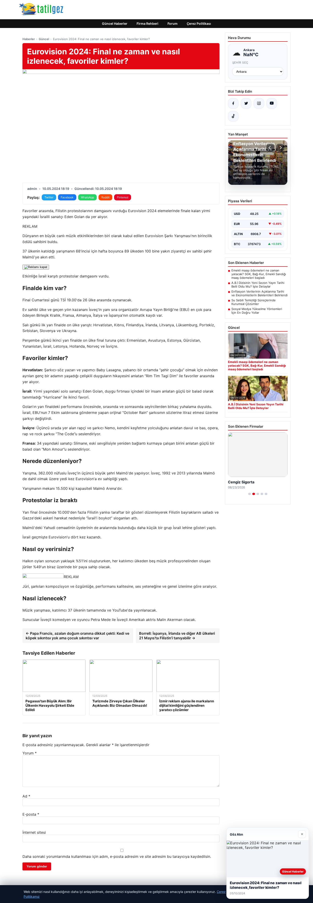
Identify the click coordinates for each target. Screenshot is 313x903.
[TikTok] (233, 116)
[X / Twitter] (246, 103)
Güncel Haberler (114, 23)
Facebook (67, 197)
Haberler (28, 39)
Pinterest (122, 197)
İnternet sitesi (34, 832)
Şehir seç (240, 62)
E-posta (30, 814)
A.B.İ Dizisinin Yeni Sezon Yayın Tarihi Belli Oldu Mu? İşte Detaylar (257, 284)
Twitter (48, 197)
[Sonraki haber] (280, 148)
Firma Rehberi (147, 23)
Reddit (105, 197)
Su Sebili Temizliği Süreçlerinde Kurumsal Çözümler (253, 302)
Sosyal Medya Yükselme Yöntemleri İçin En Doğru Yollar (256, 310)
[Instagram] (259, 103)
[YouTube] (271, 103)
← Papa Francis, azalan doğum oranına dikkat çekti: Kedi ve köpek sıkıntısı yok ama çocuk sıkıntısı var (77, 635)
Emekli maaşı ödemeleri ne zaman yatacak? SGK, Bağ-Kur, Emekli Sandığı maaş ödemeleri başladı (258, 274)
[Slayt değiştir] (249, 494)
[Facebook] (233, 103)
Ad (26, 796)
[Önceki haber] (270, 148)
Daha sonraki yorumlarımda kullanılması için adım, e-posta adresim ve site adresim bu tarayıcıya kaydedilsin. (116, 856)
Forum (172, 23)
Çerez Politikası (199, 23)
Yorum (29, 753)
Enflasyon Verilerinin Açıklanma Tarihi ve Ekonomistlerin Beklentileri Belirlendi (259, 293)
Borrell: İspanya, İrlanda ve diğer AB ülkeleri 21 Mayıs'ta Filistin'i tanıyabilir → (177, 635)
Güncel (44, 39)
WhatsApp (87, 197)
